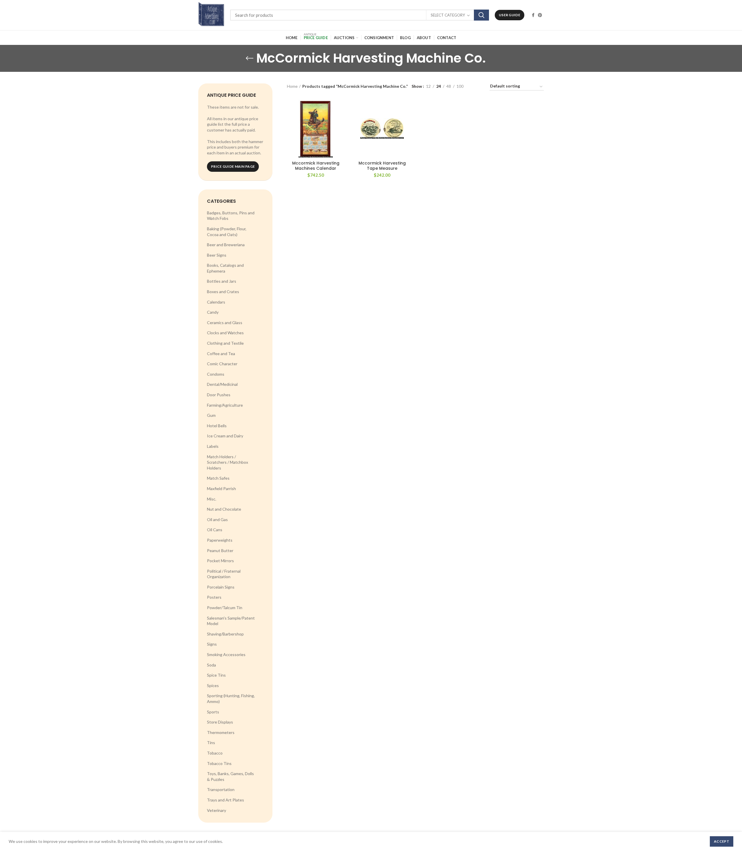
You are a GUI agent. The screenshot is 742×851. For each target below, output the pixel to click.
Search (481, 15)
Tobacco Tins (219, 763)
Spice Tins (216, 675)
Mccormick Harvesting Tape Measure (382, 165)
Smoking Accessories (226, 654)
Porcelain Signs (220, 587)
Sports (213, 711)
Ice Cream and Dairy (225, 435)
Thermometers (220, 732)
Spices (213, 685)
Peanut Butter (220, 550)
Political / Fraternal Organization (224, 574)
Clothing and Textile (225, 343)
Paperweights (219, 540)
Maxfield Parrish (221, 488)
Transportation (220, 789)
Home (292, 86)
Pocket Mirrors (220, 560)
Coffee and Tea (221, 353)
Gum (211, 415)
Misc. (211, 498)
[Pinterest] (540, 15)
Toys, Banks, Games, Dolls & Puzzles (230, 776)
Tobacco (215, 752)
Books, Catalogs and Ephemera (225, 268)
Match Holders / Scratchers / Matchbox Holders (227, 462)
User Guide (509, 15)
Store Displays (220, 721)
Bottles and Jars (221, 281)
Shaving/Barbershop (225, 633)
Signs (212, 644)
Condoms (215, 374)
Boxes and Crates (223, 291)
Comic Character (222, 363)
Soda (211, 664)
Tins (211, 742)
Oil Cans (214, 529)
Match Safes (218, 478)
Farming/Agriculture (225, 405)
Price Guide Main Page (233, 166)
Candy (213, 312)
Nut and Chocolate (224, 509)
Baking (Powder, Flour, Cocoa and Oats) (226, 231)
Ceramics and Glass (224, 322)
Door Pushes (218, 394)
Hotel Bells (217, 425)
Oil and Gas (217, 519)
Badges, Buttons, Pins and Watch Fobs (230, 215)
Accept (721, 841)
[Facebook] (533, 15)
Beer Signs (216, 255)
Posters (214, 597)
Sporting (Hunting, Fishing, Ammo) (231, 698)
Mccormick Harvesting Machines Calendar (315, 165)
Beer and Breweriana (226, 244)
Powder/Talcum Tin (224, 607)
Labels (213, 446)
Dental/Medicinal (222, 384)
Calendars (216, 302)
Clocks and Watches (225, 332)
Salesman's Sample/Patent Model (231, 621)
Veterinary (216, 810)
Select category (448, 15)
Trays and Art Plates (225, 799)
